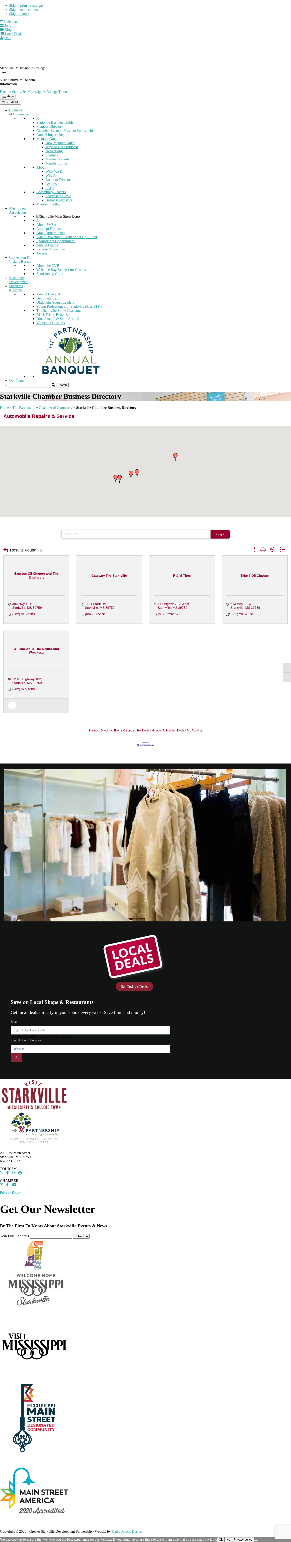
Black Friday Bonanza (52, 315)
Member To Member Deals (168, 730)
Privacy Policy (10, 1192)
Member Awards (57, 159)
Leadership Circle (58, 196)
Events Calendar (124, 730)
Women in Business (50, 323)
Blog (8, 30)
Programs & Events (16, 288)
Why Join (52, 175)
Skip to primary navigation (28, 5)
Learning (51, 155)
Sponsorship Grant (49, 274)
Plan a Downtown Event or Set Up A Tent (66, 237)
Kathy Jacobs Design (127, 1531)
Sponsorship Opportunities (55, 241)
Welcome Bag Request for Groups (61, 270)
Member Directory (49, 126)
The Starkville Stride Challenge (58, 310)
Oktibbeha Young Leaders (55, 302)
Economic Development (18, 280)
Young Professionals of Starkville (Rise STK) (69, 306)
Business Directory (100, 730)
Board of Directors (58, 180)
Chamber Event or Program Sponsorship (65, 130)
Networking (54, 151)
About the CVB (47, 265)
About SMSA (46, 225)
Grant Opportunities (50, 233)
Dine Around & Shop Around (57, 319)
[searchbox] (30, 385)
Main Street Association (17, 210)
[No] (256, 1540)
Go (16, 1057)
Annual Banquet (48, 294)
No (228, 1539)
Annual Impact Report (52, 135)
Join (8, 38)
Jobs (7, 25)
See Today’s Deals (134, 986)
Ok (221, 1539)
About (40, 167)
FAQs (49, 188)
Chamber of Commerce (19, 112)
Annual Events (47, 245)
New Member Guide (60, 143)
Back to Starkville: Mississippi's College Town (33, 92)
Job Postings (195, 730)
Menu (10, 96)
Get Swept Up (46, 298)
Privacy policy (243, 1539)
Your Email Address (14, 1236)
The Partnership (24, 407)
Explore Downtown (50, 249)
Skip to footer (19, 14)
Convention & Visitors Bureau (20, 259)
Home (4, 407)
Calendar (10, 21)
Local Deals (13, 34)
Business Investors (58, 200)
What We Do (54, 171)
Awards (51, 184)
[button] (53, 385)
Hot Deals (143, 730)
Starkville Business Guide (54, 122)
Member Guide (47, 139)
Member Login (56, 163)
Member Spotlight (49, 204)
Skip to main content (24, 10)
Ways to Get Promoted (61, 147)
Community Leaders (51, 192)
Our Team (16, 380)
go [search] (222, 534)
